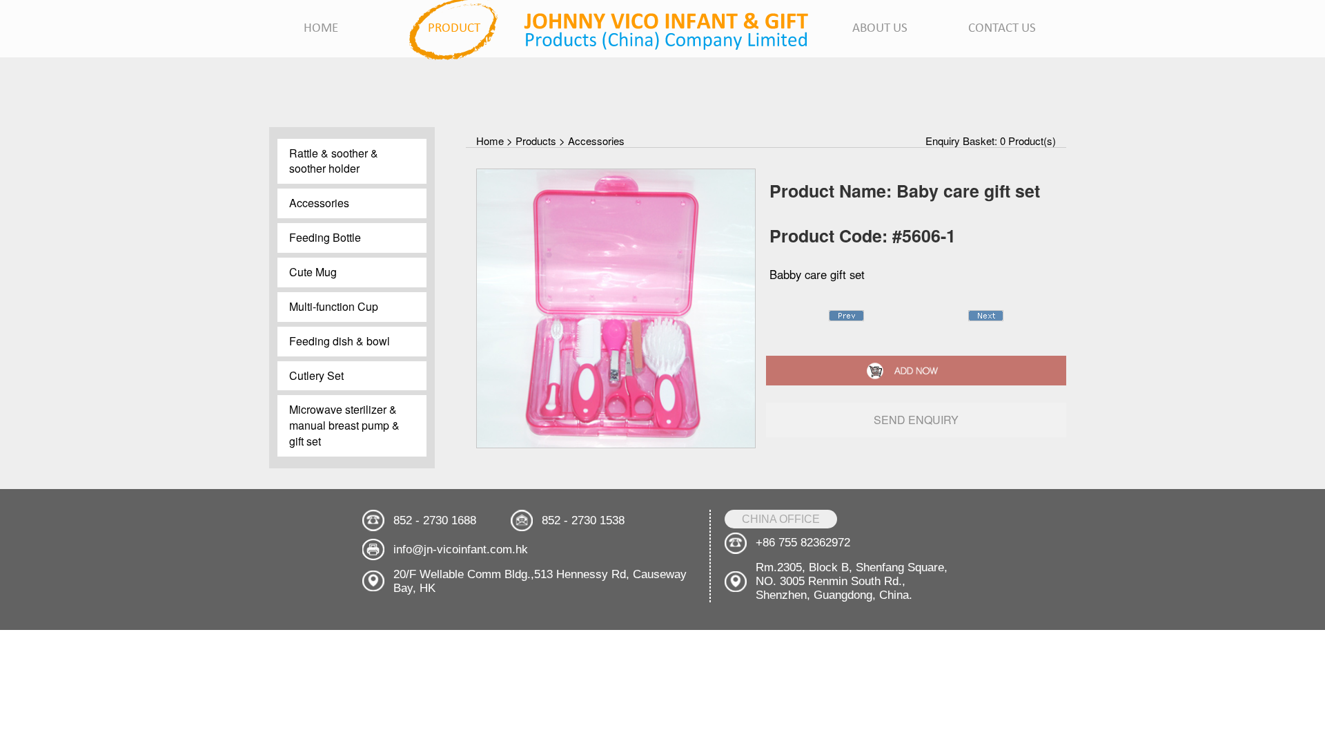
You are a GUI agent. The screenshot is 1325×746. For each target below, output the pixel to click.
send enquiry (916, 420)
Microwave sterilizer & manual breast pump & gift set (344, 425)
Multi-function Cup (333, 306)
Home (490, 140)
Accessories (319, 203)
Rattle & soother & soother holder (333, 161)
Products (536, 140)
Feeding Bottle (325, 237)
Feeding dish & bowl (339, 341)
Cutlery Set (316, 375)
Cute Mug (313, 272)
